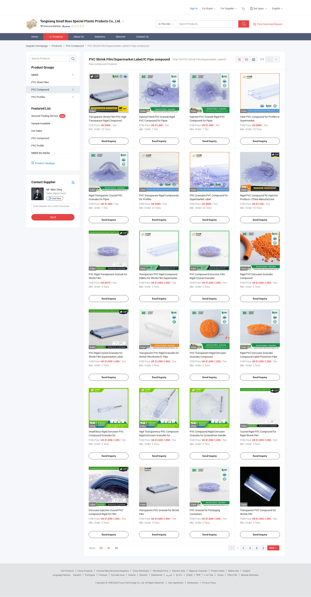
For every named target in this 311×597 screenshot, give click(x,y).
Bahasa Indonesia (249, 574)
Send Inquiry (109, 141)
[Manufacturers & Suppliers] (49, 7)
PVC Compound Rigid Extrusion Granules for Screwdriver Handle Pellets (208, 435)
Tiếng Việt (232, 574)
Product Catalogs (45, 163)
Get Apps (258, 8)
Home (34, 36)
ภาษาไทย (208, 574)
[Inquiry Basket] (243, 8)
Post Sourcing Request (270, 24)
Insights (246, 570)
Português (90, 574)
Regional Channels (198, 570)
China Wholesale (141, 570)
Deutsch (143, 574)
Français (103, 574)
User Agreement (175, 582)
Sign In (194, 8)
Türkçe (220, 574)
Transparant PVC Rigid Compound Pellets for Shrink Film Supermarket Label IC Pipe (158, 277)
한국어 (179, 574)
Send (53, 217)
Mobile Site (233, 570)
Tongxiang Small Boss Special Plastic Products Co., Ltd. (80, 21)
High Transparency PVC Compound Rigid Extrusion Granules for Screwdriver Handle (159, 435)
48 (116, 548)
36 (108, 548)
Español (77, 574)
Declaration (192, 582)
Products (58, 36)
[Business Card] (73, 182)
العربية (169, 574)
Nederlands (156, 574)
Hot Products (67, 570)
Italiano (132, 574)
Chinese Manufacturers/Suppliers (112, 570)
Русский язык (118, 574)
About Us (79, 36)
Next (271, 547)
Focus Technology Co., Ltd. (132, 582)
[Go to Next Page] (276, 59)
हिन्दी (198, 574)
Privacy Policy (209, 582)
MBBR (34, 74)
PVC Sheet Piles (40, 82)
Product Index (217, 570)
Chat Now (56, 198)
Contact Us (142, 36)
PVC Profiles (38, 97)
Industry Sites (178, 570)
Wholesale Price (160, 570)
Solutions (100, 36)
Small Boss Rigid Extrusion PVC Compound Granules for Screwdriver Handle (106, 435)
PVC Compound (40, 89)
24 (101, 548)
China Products (85, 570)
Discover (120, 36)
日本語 (189, 574)
